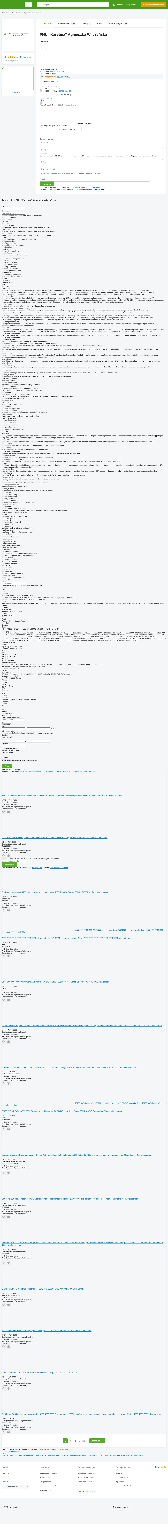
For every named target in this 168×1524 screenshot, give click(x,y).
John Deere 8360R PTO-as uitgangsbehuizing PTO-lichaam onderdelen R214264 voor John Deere (47, 1330)
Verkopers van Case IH (134, 1455)
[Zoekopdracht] (39, 4)
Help (3, 1477)
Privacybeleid (45, 1477)
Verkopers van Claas (31, 1455)
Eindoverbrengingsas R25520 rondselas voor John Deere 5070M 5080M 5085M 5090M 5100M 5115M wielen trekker (55, 892)
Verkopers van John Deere (12, 1455)
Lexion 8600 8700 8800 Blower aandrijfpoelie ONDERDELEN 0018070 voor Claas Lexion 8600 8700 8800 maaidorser (55, 982)
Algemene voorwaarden (49, 1473)
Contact (5, 1482)
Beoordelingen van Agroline (50, 1486)
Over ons (5, 1473)
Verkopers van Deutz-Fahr (114, 1455)
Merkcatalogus (45, 1490)
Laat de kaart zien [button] (84, 124)
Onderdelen (6, 1451)
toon (6, 757)
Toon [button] (55, 91)
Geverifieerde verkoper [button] (49, 69)
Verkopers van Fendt (69, 1455)
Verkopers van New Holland (50, 1455)
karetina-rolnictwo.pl (47, 98)
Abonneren (9, 865)
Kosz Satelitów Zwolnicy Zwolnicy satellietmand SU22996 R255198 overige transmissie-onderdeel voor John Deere (54, 837)
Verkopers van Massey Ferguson (91, 1455)
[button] (52, 81)
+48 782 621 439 (64, 91)
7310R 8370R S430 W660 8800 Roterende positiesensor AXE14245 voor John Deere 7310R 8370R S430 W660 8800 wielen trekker (62, 1111)
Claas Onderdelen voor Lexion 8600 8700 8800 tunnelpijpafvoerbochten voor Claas (39, 1372)
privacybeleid (75, 187)
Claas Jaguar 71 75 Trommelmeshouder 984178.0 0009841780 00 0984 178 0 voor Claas (42, 1289)
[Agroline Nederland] (12, 5)
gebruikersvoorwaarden (97, 187)
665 (83, 1441)
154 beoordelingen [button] (25, 57)
